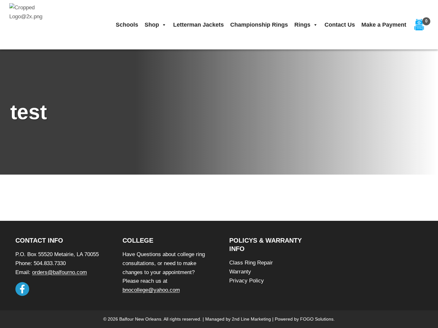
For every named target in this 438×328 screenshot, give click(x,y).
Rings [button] (302, 25)
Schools (127, 25)
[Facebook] (22, 289)
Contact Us (339, 25)
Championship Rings (259, 25)
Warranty (240, 272)
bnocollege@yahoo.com (151, 290)
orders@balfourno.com (59, 272)
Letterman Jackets (198, 25)
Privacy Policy (246, 281)
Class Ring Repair (251, 263)
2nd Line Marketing (251, 319)
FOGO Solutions (316, 319)
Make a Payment (383, 25)
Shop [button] (152, 25)
